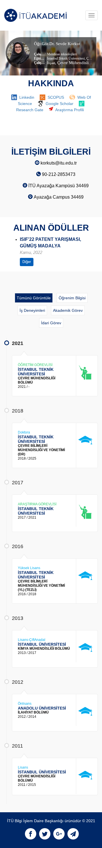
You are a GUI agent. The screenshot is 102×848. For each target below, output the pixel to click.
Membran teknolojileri (62, 54)
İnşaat (51, 63)
